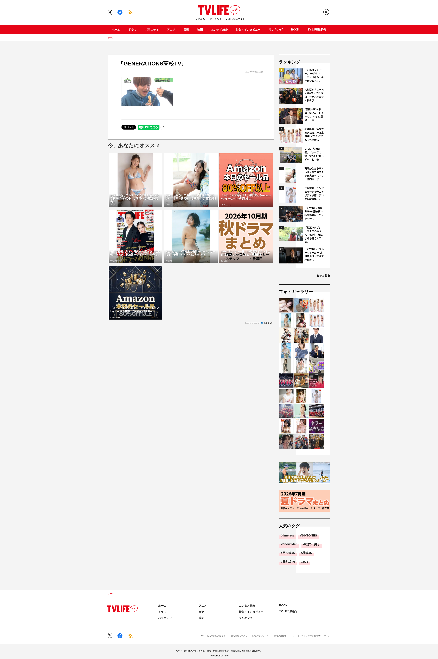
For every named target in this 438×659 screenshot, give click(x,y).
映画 (200, 29)
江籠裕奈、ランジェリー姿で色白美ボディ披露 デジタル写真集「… (314, 193)
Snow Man (290, 544)
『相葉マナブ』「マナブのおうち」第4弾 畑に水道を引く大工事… (314, 234)
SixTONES (309, 535)
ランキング (276, 29)
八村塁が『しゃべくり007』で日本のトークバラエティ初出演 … (314, 95)
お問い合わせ (280, 635)
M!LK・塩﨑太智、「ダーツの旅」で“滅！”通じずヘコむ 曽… (314, 154)
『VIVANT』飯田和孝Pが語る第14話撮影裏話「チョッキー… (314, 213)
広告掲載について (260, 635)
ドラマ (132, 29)
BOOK (295, 29)
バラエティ (152, 29)
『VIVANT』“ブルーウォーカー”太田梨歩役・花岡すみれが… (314, 254)
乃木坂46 (288, 553)
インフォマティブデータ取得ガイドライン (310, 635)
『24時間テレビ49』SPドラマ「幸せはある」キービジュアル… (314, 75)
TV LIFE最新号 (317, 29)
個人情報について (239, 635)
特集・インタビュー (248, 29)
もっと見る (323, 275)
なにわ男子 (312, 544)
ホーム (116, 29)
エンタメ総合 (219, 29)
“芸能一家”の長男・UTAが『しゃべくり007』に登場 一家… (314, 114)
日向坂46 (288, 561)
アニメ (171, 29)
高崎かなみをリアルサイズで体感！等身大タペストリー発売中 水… (314, 174)
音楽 (186, 29)
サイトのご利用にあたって (213, 635)
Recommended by (252, 323)
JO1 (305, 561)
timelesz (288, 535)
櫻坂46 (307, 553)
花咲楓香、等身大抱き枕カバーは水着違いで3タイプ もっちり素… (314, 134)
